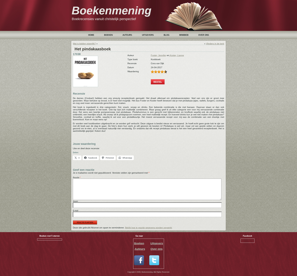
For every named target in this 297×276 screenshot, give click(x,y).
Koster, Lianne (176, 55)
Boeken (108, 35)
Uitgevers (148, 35)
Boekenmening (111, 10)
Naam (75, 201)
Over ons (203, 35)
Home (91, 35)
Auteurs (127, 35)
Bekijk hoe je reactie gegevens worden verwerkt (148, 227)
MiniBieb (183, 35)
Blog (166, 35)
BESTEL (157, 82)
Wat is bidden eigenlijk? (84, 43)
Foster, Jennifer (158, 55)
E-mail (75, 211)
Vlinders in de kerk (215, 43)
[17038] (85, 86)
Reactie (77, 177)
